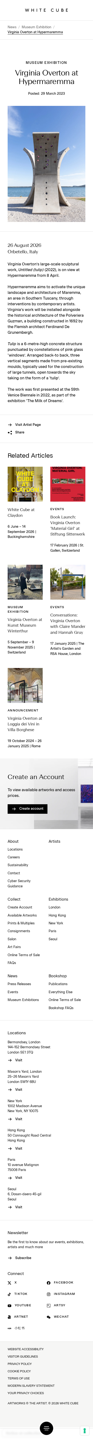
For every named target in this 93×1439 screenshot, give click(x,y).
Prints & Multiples (21, 923)
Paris (52, 931)
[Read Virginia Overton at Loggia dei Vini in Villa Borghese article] (25, 685)
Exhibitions (58, 899)
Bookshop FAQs (61, 1008)
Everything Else (60, 992)
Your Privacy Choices (26, 1393)
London (54, 907)
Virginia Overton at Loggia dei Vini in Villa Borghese (25, 724)
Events (57, 509)
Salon (12, 939)
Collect (14, 899)
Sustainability (18, 865)
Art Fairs (14, 947)
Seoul (53, 939)
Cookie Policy (19, 1371)
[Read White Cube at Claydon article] (25, 484)
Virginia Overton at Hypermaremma (35, 32)
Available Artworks (22, 915)
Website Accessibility (26, 1349)
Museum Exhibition (36, 27)
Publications (58, 984)
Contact (14, 873)
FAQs (12, 963)
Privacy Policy (20, 1364)
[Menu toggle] (46, 1428)
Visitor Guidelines (23, 1356)
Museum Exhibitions (23, 1000)
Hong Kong (57, 915)
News (12, 27)
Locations (15, 849)
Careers (14, 857)
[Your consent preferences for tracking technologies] (84, 1430)
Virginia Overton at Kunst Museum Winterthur (25, 625)
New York (56, 923)
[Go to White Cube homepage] (46, 10)
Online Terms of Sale (24, 955)
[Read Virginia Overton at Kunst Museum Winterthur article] (25, 582)
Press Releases (19, 984)
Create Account (20, 907)
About (13, 841)
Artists (54, 841)
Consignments (19, 931)
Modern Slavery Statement (31, 1385)
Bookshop (58, 976)
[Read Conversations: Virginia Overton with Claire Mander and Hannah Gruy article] (67, 582)
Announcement (23, 710)
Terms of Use (19, 1378)
